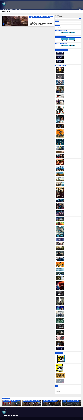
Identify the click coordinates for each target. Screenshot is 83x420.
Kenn (34, 22)
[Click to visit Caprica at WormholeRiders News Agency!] (60, 101)
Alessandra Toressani (31, 16)
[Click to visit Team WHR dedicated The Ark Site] (60, 285)
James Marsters (44, 17)
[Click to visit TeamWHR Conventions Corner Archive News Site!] (60, 348)
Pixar (63, 399)
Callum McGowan (44, 399)
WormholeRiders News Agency (10, 415)
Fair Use (16, 9)
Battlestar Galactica (39, 16)
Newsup (11, 418)
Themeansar (14, 418)
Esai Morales (30, 17)
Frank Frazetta (4, 399)
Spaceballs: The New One (69, 400)
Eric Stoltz (51, 16)
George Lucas (8, 399)
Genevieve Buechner (34, 17)
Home (3, 9)
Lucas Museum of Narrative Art (13, 400)
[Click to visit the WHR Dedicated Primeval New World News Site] (60, 243)
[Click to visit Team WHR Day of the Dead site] (60, 133)
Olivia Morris (50, 400)
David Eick (49, 16)
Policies (19, 9)
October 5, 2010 (31, 22)
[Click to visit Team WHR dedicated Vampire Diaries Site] (60, 326)
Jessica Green (44, 400)
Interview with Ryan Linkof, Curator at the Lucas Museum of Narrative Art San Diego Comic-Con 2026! (11, 403)
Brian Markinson (43, 16)
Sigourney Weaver (64, 400)
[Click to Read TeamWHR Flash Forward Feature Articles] (60, 179)
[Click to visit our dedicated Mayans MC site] (60, 223)
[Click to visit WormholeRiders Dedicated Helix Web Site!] (60, 200)
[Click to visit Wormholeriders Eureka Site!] (60, 162)
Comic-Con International (36, 400)
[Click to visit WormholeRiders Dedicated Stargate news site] (60, 269)
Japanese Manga (11, 399)
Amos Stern (35, 16)
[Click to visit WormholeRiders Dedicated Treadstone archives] (60, 320)
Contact (6, 9)
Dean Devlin (57, 399)
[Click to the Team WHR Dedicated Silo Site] (60, 264)
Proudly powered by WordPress (5, 418)
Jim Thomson (48, 17)
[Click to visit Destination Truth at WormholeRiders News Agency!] (60, 151)
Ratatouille (65, 399)
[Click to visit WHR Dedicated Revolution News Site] (60, 248)
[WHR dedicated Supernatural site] (60, 273)
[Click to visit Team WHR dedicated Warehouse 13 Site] (60, 343)
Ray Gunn (68, 399)
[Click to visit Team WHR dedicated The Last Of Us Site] (60, 300)
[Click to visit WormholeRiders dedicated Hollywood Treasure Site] (60, 206)
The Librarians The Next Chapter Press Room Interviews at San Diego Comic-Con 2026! (51, 403)
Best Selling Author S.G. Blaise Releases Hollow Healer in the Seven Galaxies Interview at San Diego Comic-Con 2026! (31, 403)
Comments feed (58, 391)
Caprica (46, 16)
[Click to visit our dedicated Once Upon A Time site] (60, 239)
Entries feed (57, 389)
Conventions (11, 9)
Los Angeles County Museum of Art (6, 400)
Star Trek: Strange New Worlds (75, 400)
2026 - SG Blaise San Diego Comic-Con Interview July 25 (28, 400)
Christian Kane (48, 399)
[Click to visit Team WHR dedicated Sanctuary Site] (60, 253)
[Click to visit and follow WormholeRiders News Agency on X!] (60, 61)
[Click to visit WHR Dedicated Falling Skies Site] (60, 168)
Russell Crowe (71, 399)
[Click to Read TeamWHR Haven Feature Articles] (60, 192)
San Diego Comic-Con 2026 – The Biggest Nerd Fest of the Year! (71, 403)
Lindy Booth (47, 400)
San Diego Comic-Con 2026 (54, 400)
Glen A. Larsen (37, 17)
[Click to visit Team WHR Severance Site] (60, 258)
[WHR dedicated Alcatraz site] (60, 76)
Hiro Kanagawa (41, 17)
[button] (79, 9)
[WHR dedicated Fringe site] (60, 184)
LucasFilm (18, 400)
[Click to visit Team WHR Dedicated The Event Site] (60, 293)
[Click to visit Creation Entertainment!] (60, 375)
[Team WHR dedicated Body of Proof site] (60, 95)
